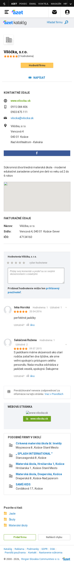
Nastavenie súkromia (50, 552)
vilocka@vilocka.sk (22, 118)
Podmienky (33, 549)
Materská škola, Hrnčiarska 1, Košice (40, 463)
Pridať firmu (19, 537)
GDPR (44, 549)
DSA (52, 549)
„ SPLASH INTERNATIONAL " (34, 453)
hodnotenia (26, 56)
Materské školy (18, 525)
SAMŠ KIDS (23, 484)
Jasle (12, 513)
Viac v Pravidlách (54, 394)
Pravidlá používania (15, 552)
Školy (12, 519)
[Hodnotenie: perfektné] (22, 311)
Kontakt (32, 552)
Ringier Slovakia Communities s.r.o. (40, 559)
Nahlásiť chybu (54, 537)
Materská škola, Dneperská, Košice (39, 474)
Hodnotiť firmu (37, 65)
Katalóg (8, 549)
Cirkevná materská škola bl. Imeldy (39, 443)
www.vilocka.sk (21, 100)
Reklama (19, 549)
